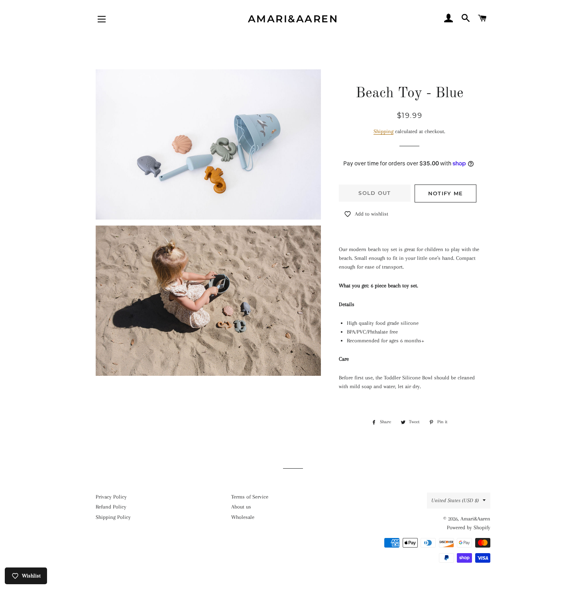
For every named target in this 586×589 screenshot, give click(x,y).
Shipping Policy (113, 517)
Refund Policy (111, 507)
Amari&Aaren (293, 19)
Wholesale (242, 517)
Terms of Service (249, 497)
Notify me (445, 193)
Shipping (383, 131)
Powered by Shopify (468, 527)
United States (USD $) (455, 500)
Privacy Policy (111, 497)
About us (241, 507)
